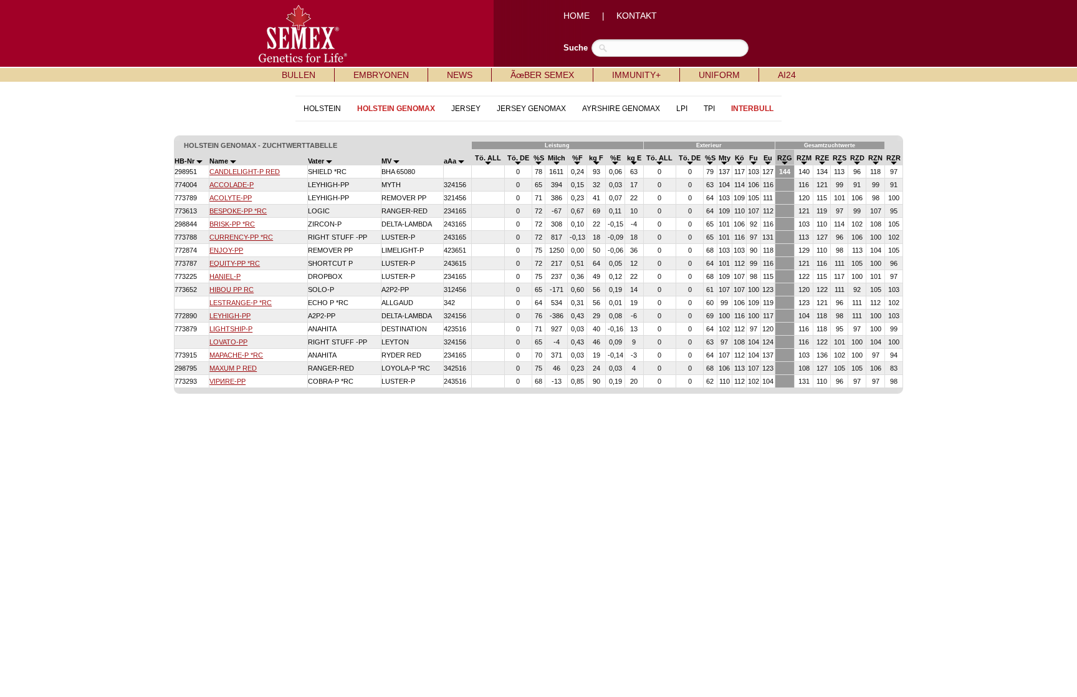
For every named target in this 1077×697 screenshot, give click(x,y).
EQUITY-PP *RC (234, 263)
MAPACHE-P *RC (236, 355)
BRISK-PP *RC (232, 224)
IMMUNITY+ (636, 75)
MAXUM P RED (233, 368)
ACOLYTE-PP (230, 198)
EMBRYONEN (381, 75)
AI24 (787, 75)
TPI (709, 108)
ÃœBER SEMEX (542, 75)
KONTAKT (636, 16)
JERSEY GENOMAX (531, 108)
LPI (681, 108)
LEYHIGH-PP (230, 315)
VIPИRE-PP (227, 381)
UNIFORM (719, 75)
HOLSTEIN (322, 108)
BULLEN (298, 75)
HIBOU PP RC (231, 289)
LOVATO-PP (228, 342)
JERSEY (466, 108)
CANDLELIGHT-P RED (244, 171)
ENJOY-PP (226, 250)
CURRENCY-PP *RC (241, 237)
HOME (576, 16)
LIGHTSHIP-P (230, 329)
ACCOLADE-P (231, 184)
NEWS (459, 75)
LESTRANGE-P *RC (240, 302)
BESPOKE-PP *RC (238, 211)
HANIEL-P (225, 276)
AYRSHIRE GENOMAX (621, 108)
